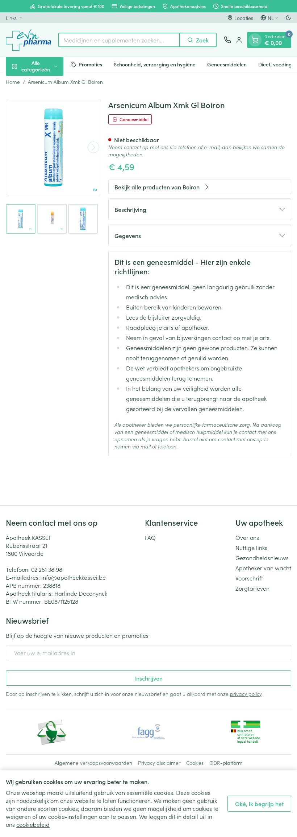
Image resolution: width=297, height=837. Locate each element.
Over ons (247, 537)
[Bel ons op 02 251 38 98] (227, 40)
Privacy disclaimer (159, 762)
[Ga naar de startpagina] (28, 40)
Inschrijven (148, 678)
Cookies (195, 762)
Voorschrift (249, 578)
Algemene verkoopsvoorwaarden (93, 762)
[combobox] (119, 40)
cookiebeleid (33, 824)
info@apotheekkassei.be (73, 577)
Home (13, 81)
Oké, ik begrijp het (259, 804)
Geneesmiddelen (227, 64)
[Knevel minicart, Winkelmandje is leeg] (255, 39)
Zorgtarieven (252, 588)
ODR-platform (226, 762)
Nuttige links (251, 547)
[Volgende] (93, 147)
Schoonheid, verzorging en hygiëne (155, 64)
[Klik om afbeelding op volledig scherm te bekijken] (53, 147)
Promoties (90, 64)
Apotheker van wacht (263, 568)
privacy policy (246, 693)
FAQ (150, 537)
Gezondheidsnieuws (262, 558)
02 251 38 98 (46, 569)
